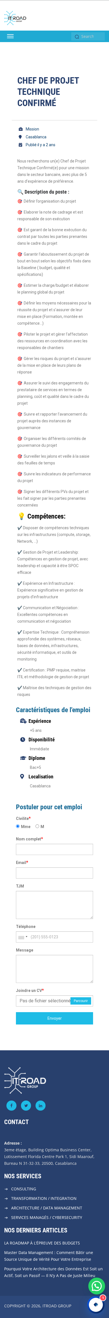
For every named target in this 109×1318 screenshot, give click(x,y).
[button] (96, 1286)
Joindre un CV (30, 990)
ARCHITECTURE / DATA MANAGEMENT (46, 1208)
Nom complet (29, 839)
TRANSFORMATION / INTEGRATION (44, 1198)
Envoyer (55, 1018)
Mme (25, 826)
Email (22, 862)
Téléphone (25, 926)
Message (24, 950)
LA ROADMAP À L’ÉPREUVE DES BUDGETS (42, 1243)
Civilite (23, 818)
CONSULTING (23, 1188)
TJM (20, 886)
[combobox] (22, 937)
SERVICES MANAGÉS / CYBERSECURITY (46, 1217)
